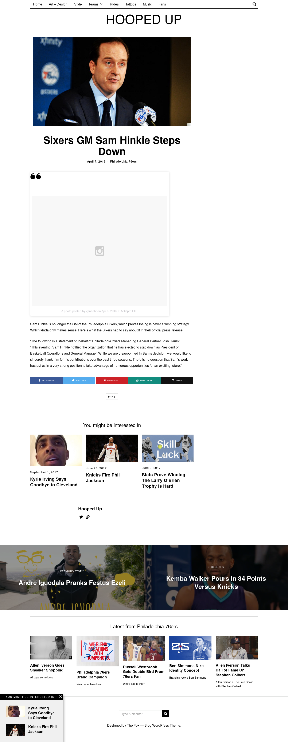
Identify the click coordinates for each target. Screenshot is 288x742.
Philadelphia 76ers (123, 161)
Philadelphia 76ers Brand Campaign (93, 674)
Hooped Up (90, 509)
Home (37, 4)
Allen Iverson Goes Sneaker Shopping (47, 667)
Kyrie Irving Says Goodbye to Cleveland (54, 482)
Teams (93, 4)
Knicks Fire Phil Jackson (103, 477)
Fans (162, 4)
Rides (114, 4)
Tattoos (130, 4)
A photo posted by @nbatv (79, 311)
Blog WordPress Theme (162, 725)
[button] (165, 713)
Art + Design (58, 4)
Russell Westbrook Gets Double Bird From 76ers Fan (143, 671)
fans (112, 396)
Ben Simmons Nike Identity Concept (186, 668)
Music (147, 4)
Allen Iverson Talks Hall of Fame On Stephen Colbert (233, 669)
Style (78, 4)
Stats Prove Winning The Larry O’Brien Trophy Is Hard (163, 480)
